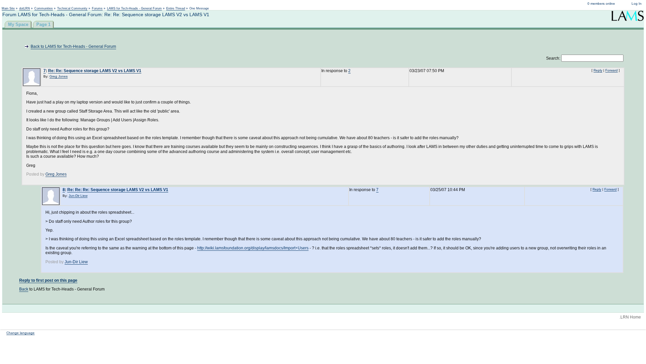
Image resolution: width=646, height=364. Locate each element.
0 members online (601, 3)
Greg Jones (58, 76)
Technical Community (72, 8)
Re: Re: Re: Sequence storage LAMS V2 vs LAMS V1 (117, 189)
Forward (611, 70)
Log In (637, 3)
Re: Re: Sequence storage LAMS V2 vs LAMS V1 (94, 70)
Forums (97, 8)
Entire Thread (175, 8)
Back (23, 289)
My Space (18, 24)
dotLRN (24, 8)
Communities (43, 8)
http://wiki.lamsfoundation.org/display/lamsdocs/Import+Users (253, 248)
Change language (20, 333)
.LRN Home (630, 317)
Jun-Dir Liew (78, 196)
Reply (598, 70)
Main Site (8, 8)
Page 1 (43, 24)
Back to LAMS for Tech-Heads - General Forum (73, 46)
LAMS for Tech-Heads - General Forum (134, 8)
